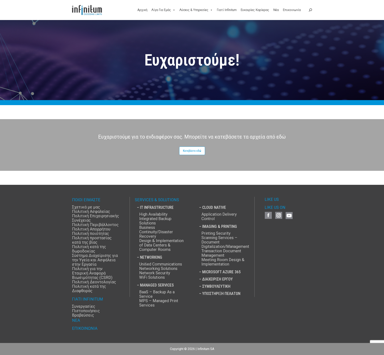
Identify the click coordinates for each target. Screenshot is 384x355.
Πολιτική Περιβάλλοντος (95, 224)
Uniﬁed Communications (160, 264)
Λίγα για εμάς (161, 10)
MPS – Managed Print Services (158, 303)
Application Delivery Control (219, 216)
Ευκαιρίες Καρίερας (255, 10)
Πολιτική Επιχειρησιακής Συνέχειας (95, 218)
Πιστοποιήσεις (86, 310)
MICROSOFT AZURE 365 (221, 272)
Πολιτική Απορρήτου (91, 229)
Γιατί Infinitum (227, 10)
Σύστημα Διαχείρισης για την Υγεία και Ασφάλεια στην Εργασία (95, 260)
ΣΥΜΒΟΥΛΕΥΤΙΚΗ (216, 286)
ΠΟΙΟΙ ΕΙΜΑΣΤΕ (86, 199)
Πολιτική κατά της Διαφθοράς (89, 288)
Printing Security (215, 233)
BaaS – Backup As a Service (157, 294)
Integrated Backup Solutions (155, 220)
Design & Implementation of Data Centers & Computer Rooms (161, 245)
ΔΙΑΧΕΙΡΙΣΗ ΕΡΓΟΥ (217, 279)
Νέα (276, 10)
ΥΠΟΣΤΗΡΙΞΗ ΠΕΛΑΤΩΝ (221, 293)
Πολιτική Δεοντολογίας (94, 282)
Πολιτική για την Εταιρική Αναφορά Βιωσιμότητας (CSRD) (92, 273)
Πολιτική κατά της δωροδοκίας (89, 248)
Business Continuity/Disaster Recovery (156, 232)
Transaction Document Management (221, 253)
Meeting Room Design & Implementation (222, 262)
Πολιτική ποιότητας (90, 233)
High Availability (153, 214)
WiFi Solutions (152, 277)
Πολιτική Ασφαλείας (91, 211)
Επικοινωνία (292, 10)
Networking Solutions (158, 268)
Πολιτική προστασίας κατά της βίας (92, 240)
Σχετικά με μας (86, 207)
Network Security (154, 273)
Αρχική (142, 10)
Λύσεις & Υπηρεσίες (193, 10)
